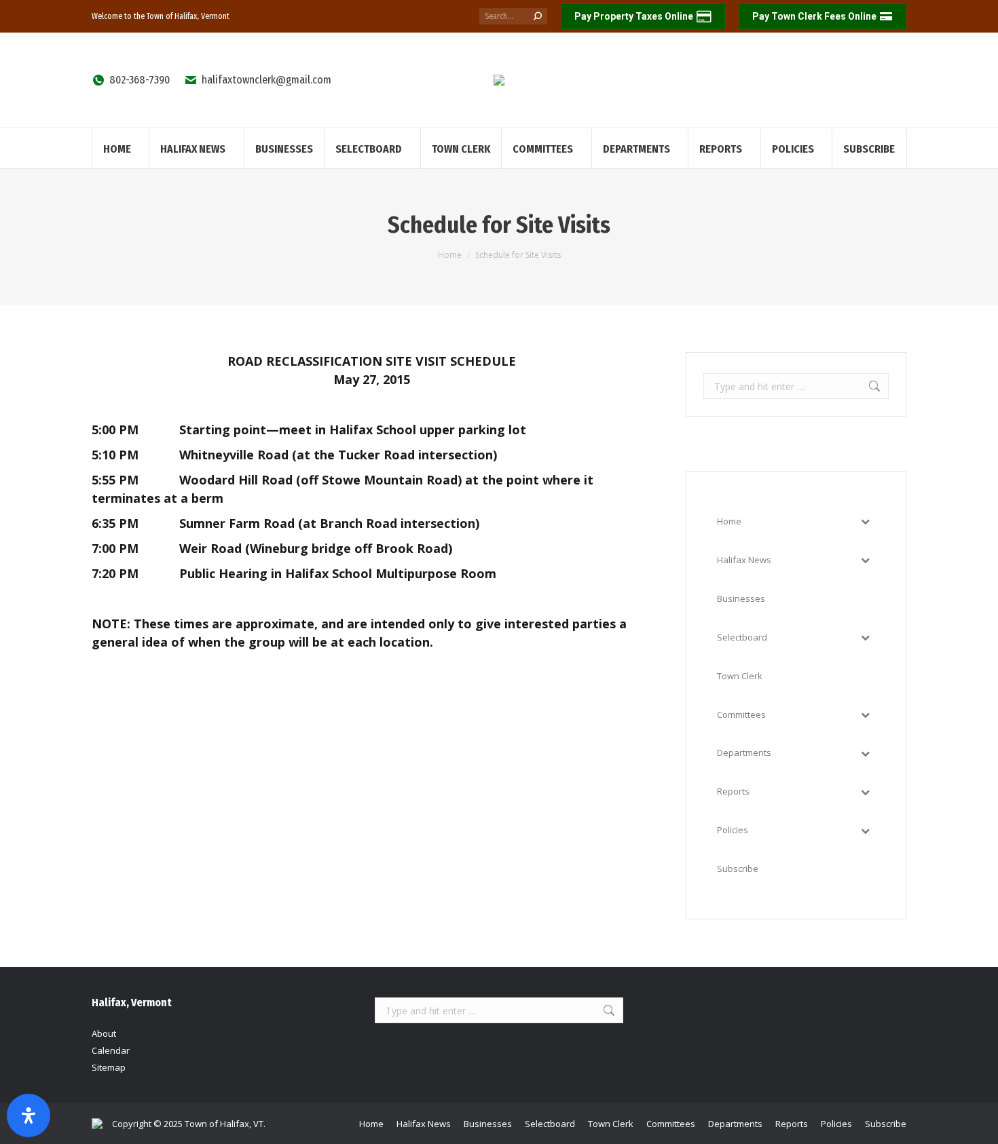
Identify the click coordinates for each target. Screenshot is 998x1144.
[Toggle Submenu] (865, 521)
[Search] (538, 16)
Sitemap (109, 1067)
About (104, 1033)
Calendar (111, 1050)
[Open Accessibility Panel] (28, 1115)
